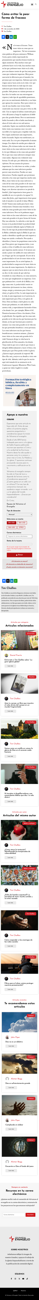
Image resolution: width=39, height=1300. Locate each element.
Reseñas (32, 677)
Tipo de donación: (13, 511)
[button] (32, 4)
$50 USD (11, 527)
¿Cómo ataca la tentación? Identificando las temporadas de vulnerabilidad (17, 851)
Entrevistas (31, 633)
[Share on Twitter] (7, 37)
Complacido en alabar (14, 1125)
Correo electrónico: (14, 533)
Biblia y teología (29, 823)
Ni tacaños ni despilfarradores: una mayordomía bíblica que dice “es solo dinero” (19, 795)
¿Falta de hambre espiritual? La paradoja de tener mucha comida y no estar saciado (18, 896)
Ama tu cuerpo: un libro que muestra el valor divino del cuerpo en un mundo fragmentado (19, 705)
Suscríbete (30, 1214)
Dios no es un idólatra (14, 1042)
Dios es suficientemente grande (17, 1083)
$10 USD (11, 523)
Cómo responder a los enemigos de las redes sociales (18, 941)
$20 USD (22, 523)
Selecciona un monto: (15, 519)
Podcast (31, 1015)
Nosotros (23, 1290)
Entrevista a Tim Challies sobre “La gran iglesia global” (18, 661)
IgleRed (15, 1290)
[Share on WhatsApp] (15, 37)
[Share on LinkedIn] (11, 37)
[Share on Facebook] (3, 37)
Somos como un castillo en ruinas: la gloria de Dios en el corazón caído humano (19, 750)
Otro (21, 527)
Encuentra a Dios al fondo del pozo (19, 1166)
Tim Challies (31, 722)
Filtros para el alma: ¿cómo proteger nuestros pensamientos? (19, 984)
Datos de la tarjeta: (14, 541)
